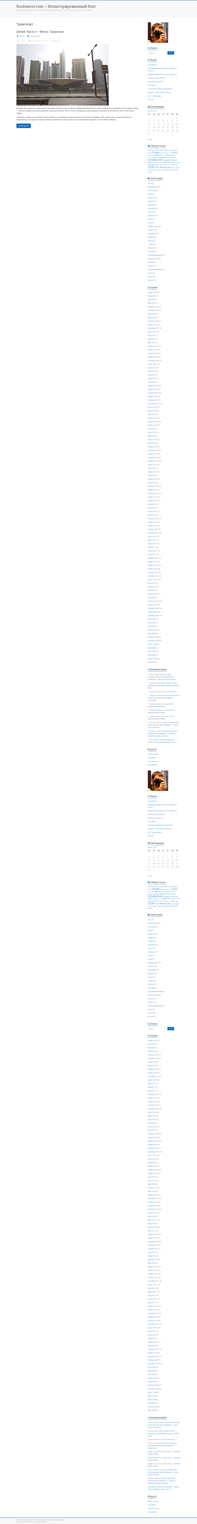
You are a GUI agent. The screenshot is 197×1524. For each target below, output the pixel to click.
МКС (166, 162)
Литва (158, 162)
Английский (151, 157)
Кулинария (152, 234)
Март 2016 (152, 382)
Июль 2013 (152, 468)
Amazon (150, 150)
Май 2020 (151, 300)
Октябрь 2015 (153, 400)
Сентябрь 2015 (153, 404)
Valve (162, 155)
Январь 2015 (152, 418)
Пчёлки (165, 164)
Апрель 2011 (152, 551)
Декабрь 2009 (153, 608)
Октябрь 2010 (153, 572)
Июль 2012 (152, 504)
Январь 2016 (152, 389)
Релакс (150, 266)
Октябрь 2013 (153, 458)
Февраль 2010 (153, 601)
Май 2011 (151, 547)
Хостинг (151, 280)
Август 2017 (152, 332)
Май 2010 (151, 590)
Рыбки (176, 164)
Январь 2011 (152, 562)
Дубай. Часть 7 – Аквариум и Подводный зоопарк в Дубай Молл (163, 685)
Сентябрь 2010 (153, 576)
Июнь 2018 (152, 317)
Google (155, 152)
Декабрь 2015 (153, 393)
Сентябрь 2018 (153, 310)
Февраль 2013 (153, 486)
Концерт (166, 160)
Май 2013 (151, 475)
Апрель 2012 (152, 511)
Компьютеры (153, 226)
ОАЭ (40, 41)
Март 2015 (152, 414)
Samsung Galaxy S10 (155, 82)
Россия (172, 164)
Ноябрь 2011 (153, 526)
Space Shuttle (151, 155)
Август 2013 (152, 465)
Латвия (154, 162)
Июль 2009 (152, 619)
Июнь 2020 (152, 296)
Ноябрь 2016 (153, 353)
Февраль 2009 (153, 637)
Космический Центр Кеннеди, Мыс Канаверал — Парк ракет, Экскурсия (164, 1425)
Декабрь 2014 (153, 422)
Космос (151, 230)
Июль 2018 (152, 314)
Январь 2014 (152, 447)
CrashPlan (170, 150)
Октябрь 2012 (153, 501)
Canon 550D (163, 150)
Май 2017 (151, 339)
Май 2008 (151, 655)
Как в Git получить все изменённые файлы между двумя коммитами (163, 697)
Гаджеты (151, 198)
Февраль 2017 (153, 346)
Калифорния (155, 159)
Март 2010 (152, 598)
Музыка (151, 237)
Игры (150, 212)
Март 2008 (152, 662)
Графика (151, 201)
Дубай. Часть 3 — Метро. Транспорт (40, 31)
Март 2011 (152, 554)
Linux (170, 153)
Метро (36, 41)
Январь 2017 (152, 350)
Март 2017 (152, 343)
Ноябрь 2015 (153, 396)
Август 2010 (152, 580)
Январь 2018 (152, 325)
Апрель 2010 (152, 594)
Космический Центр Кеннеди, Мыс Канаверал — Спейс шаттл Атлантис (163, 724)
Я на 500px (152, 758)
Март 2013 (152, 483)
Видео (150, 194)
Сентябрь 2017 (153, 328)
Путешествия (35, 36)
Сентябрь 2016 (153, 361)
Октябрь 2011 (153, 529)
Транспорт (45, 41)
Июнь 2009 (152, 623)
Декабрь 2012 (153, 493)
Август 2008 (152, 644)
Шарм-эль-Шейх (171, 170)
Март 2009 (152, 633)
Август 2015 (152, 407)
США (151, 167)
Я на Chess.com (153, 761)
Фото (150, 277)
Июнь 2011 (152, 544)
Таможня (154, 170)
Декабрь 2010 (153, 565)
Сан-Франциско (163, 167)
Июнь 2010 (152, 587)
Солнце (173, 167)
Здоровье (151, 208)
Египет (167, 157)
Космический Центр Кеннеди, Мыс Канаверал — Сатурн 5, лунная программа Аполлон (163, 733)
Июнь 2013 (152, 472)
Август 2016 (152, 364)
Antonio (152, 731)
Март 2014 (152, 443)
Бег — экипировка (154, 96)
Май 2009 (151, 626)
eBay (175, 150)
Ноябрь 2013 (153, 454)
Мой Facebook (153, 754)
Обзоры (151, 248)
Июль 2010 (152, 583)
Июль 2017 (152, 335)
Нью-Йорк (151, 164)
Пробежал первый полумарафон (160, 89)
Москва (178, 162)
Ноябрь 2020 (153, 292)
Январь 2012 (152, 522)
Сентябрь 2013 (153, 461)
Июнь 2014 (152, 432)
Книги (150, 223)
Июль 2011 (152, 540)
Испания (173, 157)
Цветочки (161, 170)
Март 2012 (152, 515)
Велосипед (152, 190)
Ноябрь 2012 (153, 497)
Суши (177, 167)
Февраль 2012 (153, 519)
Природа (151, 251)
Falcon (149, 153)
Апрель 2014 (152, 440)
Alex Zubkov (154, 740)
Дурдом (151, 205)
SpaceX (158, 155)
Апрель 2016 (152, 379)
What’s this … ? (174, 692)
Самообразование (155, 269)
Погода (160, 164)
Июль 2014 (152, 429)
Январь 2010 (152, 605)
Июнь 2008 (152, 651)
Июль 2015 (152, 411)
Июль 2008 (152, 648)
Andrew (21, 36)
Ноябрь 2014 (153, 425)
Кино (149, 219)
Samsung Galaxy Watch (156, 78)
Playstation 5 (152, 65)
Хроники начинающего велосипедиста (162, 74)
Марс (170, 162)
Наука (150, 241)
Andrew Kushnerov (156, 710)
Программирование (155, 255)
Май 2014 (151, 436)
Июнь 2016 (152, 371)
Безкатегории (153, 187)
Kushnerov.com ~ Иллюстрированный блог (56, 6)
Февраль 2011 (153, 558)
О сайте (150, 244)
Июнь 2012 (152, 508)
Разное (150, 262)
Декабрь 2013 (153, 450)
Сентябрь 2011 (153, 533)
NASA (175, 152)
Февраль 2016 (153, 386)
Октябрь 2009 (153, 612)
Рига (169, 164)
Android (156, 150)
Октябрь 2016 (153, 357)
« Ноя (150, 140)
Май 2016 (151, 375)
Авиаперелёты (170, 155)
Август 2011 (152, 537)
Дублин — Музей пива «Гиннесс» (160, 92)
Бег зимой (151, 85)
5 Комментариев (55, 41)
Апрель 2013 (152, 479)
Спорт (150, 273)
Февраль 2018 (153, 321)
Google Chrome (164, 153)
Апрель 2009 (152, 630)
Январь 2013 (152, 490)
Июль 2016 (152, 368)
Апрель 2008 (152, 659)
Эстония (150, 172)
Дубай (32, 41)
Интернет (151, 216)
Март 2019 (152, 303)
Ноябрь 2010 (153, 569)
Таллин (150, 170)
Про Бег (151, 100)
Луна (161, 162)
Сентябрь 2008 (153, 641)
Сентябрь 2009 (153, 616)
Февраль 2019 (153, 307)
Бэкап (157, 158)
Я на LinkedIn (152, 765)
